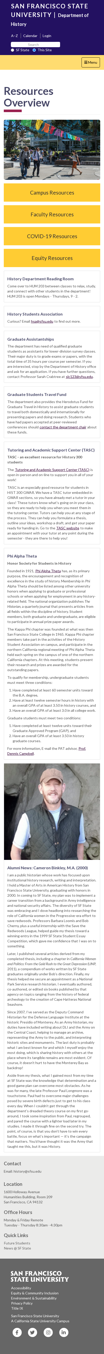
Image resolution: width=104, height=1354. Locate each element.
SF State (22, 50)
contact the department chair (63, 427)
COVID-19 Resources (52, 236)
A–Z (14, 35)
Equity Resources (52, 258)
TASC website (67, 528)
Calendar (30, 35)
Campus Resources (52, 192)
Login (47, 35)
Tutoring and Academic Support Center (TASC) (52, 469)
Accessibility (21, 1288)
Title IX (17, 1308)
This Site (45, 50)
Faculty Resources (52, 214)
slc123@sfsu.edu (79, 376)
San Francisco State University (35, 1316)
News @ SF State (17, 1248)
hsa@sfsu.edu (42, 321)
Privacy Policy (22, 1303)
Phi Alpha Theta (48, 571)
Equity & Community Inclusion (35, 1293)
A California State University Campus (40, 1321)
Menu (92, 63)
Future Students (17, 1243)
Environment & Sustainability (34, 1298)
